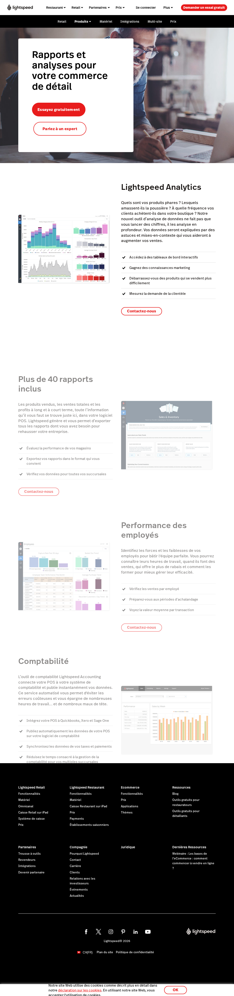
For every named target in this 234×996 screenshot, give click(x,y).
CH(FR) (88, 952)
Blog (175, 794)
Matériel (24, 800)
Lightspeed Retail (31, 787)
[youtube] (148, 932)
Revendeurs (26, 860)
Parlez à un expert (60, 129)
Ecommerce (130, 787)
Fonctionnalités (29, 794)
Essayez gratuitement (58, 109)
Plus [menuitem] (166, 7)
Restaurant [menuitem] (54, 7)
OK (175, 990)
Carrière (75, 866)
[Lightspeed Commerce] (20, 7)
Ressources (181, 787)
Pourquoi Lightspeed (84, 854)
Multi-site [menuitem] (155, 21)
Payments (77, 819)
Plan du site (105, 952)
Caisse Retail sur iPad (33, 813)
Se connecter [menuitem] (146, 7)
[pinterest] (123, 932)
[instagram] (111, 932)
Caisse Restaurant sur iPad (88, 806)
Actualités (77, 896)
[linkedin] (135, 932)
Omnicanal (25, 806)
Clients (75, 872)
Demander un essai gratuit (204, 7)
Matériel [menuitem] (106, 21)
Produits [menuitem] (81, 21)
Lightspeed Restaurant (87, 787)
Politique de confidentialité (135, 952)
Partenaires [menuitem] (98, 7)
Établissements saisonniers (89, 825)
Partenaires (27, 847)
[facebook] (86, 932)
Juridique (128, 847)
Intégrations (27, 866)
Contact (75, 860)
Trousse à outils (29, 854)
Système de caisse (31, 819)
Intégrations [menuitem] (129, 21)
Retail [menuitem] (76, 7)
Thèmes (127, 813)
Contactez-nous (141, 311)
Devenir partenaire (31, 872)
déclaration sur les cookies (79, 990)
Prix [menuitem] (119, 7)
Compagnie (78, 847)
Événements (79, 890)
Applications (129, 806)
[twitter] (98, 932)
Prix (21, 825)
